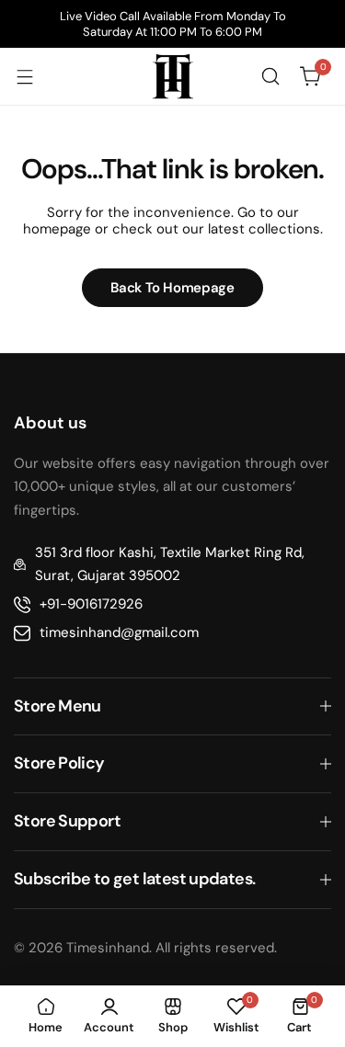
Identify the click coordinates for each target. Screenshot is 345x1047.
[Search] (270, 76)
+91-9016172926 (91, 604)
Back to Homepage (172, 288)
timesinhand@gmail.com (119, 632)
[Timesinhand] (173, 76)
